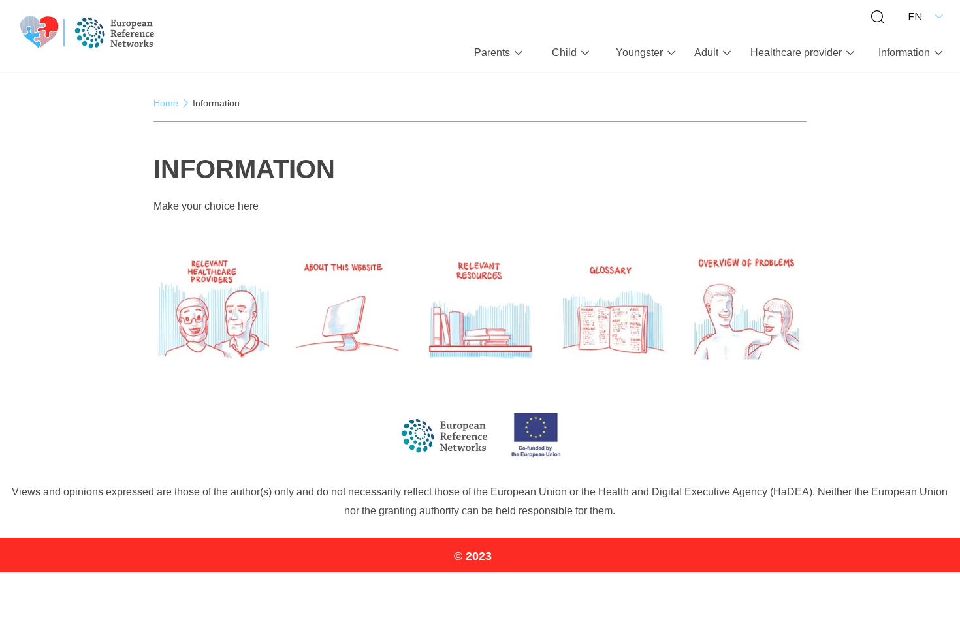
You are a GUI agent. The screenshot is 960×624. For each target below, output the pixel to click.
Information (216, 103)
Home (165, 103)
